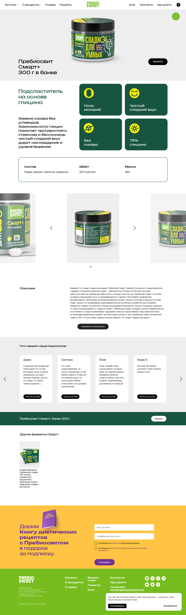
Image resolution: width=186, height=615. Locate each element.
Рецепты (65, 4)
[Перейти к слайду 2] (93, 266)
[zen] (152, 586)
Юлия (102, 359)
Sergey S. (142, 359)
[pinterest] (158, 586)
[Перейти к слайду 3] (95, 266)
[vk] (152, 580)
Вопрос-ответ (94, 579)
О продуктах (30, 4)
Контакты (146, 4)
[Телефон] (178, 5)
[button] (158, 61)
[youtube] (147, 586)
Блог (132, 4)
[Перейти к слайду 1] (90, 266)
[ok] (158, 580)
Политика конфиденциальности (127, 588)
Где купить (164, 4)
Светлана (67, 359)
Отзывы (50, 4)
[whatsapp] (147, 580)
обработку (116, 543)
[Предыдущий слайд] (51, 228)
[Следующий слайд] (135, 228)
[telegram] (164, 580)
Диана (27, 359)
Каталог (10, 4)
